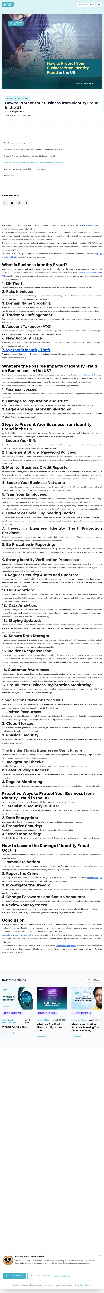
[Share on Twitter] (19, 203)
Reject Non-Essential (40, 1276)
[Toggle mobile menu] (99, 4)
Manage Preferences (62, 1276)
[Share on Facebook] (26, 203)
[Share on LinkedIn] (12, 203)
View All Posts (94, 980)
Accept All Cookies (14, 1276)
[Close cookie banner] (99, 1255)
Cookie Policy (85, 1285)
